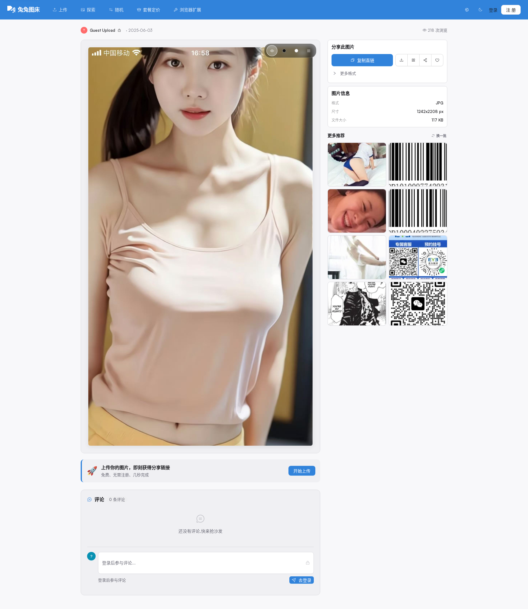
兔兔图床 (29, 9)
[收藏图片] (437, 60)
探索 (91, 9)
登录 (493, 10)
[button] (387, 73)
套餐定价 (151, 9)
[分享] (425, 60)
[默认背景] (271, 50)
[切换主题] (480, 10)
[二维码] (413, 60)
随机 (119, 9)
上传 (63, 9)
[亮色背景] (296, 50)
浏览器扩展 (190, 9)
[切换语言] (467, 10)
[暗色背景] (284, 50)
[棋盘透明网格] (308, 50)
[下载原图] (401, 60)
